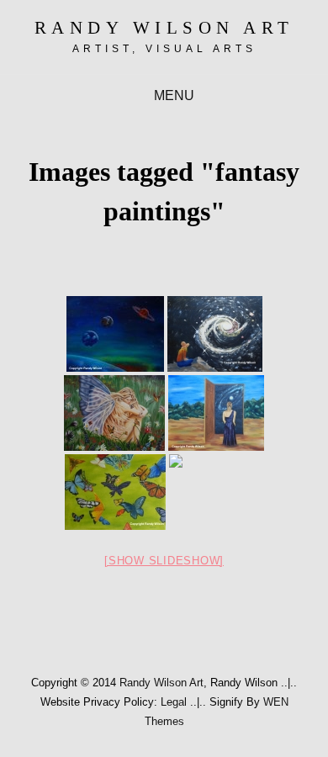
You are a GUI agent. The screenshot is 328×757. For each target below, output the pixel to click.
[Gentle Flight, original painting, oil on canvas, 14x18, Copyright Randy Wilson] (115, 492)
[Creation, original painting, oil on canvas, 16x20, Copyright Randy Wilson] (216, 492)
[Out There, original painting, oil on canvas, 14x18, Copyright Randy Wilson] (115, 334)
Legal (174, 702)
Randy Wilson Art (164, 28)
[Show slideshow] (164, 560)
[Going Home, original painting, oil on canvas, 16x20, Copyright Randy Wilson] (216, 413)
